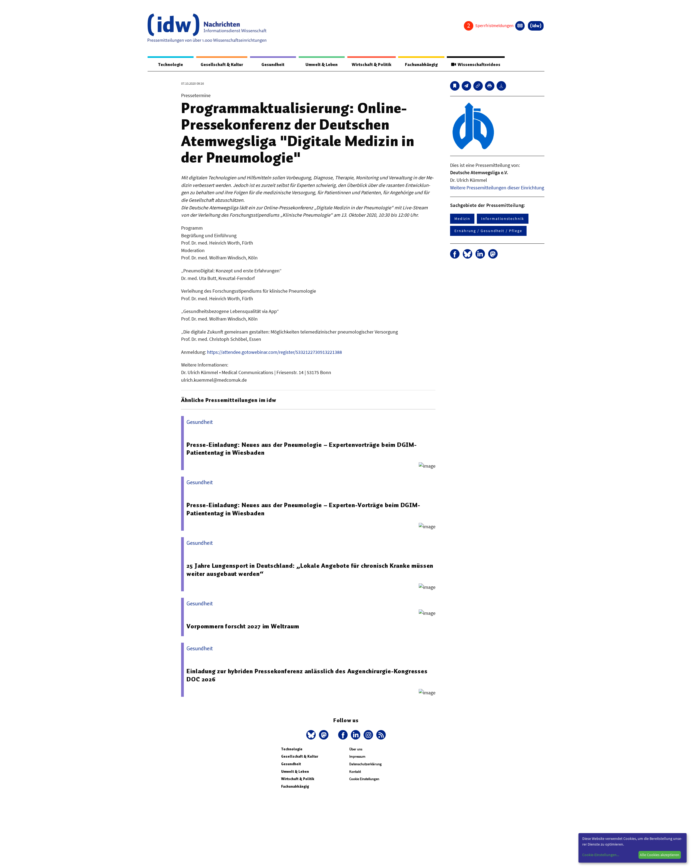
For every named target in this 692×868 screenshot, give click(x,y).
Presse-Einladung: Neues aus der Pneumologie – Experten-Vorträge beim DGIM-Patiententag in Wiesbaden (303, 509)
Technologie (170, 64)
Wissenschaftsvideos (478, 64)
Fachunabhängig (421, 64)
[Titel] (455, 86)
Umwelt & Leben (321, 64)
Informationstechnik (502, 218)
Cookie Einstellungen (364, 779)
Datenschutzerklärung (365, 764)
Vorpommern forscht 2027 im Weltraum (243, 626)
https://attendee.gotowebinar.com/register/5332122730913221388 (274, 352)
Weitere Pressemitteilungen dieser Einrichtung (497, 187)
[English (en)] (520, 26)
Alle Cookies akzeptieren (659, 854)
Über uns (355, 749)
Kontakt (355, 771)
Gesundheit (272, 64)
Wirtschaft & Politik (371, 64)
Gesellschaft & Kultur (222, 64)
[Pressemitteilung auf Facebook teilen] (455, 254)
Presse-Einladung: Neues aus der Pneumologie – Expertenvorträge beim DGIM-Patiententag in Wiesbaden (302, 448)
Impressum (357, 756)
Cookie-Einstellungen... (600, 854)
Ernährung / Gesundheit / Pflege (488, 230)
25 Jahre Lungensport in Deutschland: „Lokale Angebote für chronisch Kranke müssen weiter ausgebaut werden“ (310, 569)
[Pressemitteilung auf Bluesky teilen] (467, 254)
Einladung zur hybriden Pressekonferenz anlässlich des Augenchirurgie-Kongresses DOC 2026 (307, 675)
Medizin (462, 218)
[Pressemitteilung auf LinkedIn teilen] (480, 254)
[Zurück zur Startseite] (207, 28)
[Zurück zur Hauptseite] (536, 26)
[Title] (478, 86)
